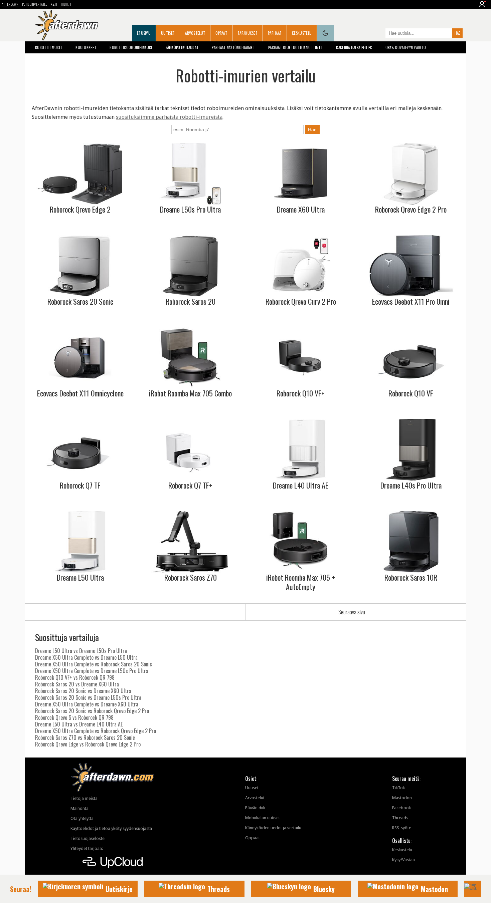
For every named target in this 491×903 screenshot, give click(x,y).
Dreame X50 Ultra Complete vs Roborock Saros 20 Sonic (93, 664)
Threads (400, 817)
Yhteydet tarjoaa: (86, 848)
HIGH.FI (66, 4)
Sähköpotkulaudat (182, 47)
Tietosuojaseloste (87, 838)
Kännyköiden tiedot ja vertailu (273, 827)
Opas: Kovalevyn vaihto (405, 47)
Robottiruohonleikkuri (131, 47)
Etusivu (144, 33)
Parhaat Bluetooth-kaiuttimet (295, 47)
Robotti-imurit (48, 47)
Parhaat (275, 33)
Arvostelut (195, 33)
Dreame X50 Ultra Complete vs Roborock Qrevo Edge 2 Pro (95, 731)
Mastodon (402, 797)
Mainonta (79, 808)
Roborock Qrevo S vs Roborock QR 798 (74, 717)
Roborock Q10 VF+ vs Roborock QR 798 (75, 677)
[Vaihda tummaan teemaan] (325, 33)
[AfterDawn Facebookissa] (379, 33)
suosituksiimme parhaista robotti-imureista (169, 117)
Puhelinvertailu (35, 4)
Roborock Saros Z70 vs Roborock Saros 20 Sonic (85, 737)
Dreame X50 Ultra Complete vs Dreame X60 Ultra (86, 704)
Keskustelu (302, 33)
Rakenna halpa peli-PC (354, 47)
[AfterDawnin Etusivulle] (67, 25)
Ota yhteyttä (82, 818)
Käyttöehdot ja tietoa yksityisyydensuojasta (111, 828)
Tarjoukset (247, 33)
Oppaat (221, 33)
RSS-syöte (401, 827)
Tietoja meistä (84, 798)
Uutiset (168, 33)
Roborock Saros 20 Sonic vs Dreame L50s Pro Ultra (88, 697)
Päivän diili (255, 807)
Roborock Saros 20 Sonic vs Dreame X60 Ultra (83, 691)
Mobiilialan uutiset (262, 817)
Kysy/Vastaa (403, 859)
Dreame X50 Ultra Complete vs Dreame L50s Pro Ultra (91, 671)
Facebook (401, 807)
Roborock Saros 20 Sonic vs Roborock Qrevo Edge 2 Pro (92, 711)
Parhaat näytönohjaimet (233, 47)
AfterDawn (10, 4)
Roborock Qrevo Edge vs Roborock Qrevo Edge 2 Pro (88, 744)
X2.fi (54, 4)
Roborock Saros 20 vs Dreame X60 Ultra (77, 684)
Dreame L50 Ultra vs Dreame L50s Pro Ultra (81, 651)
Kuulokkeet (85, 47)
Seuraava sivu (351, 612)
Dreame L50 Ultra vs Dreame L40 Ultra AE (79, 724)
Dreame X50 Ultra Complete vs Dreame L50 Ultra (86, 657)
